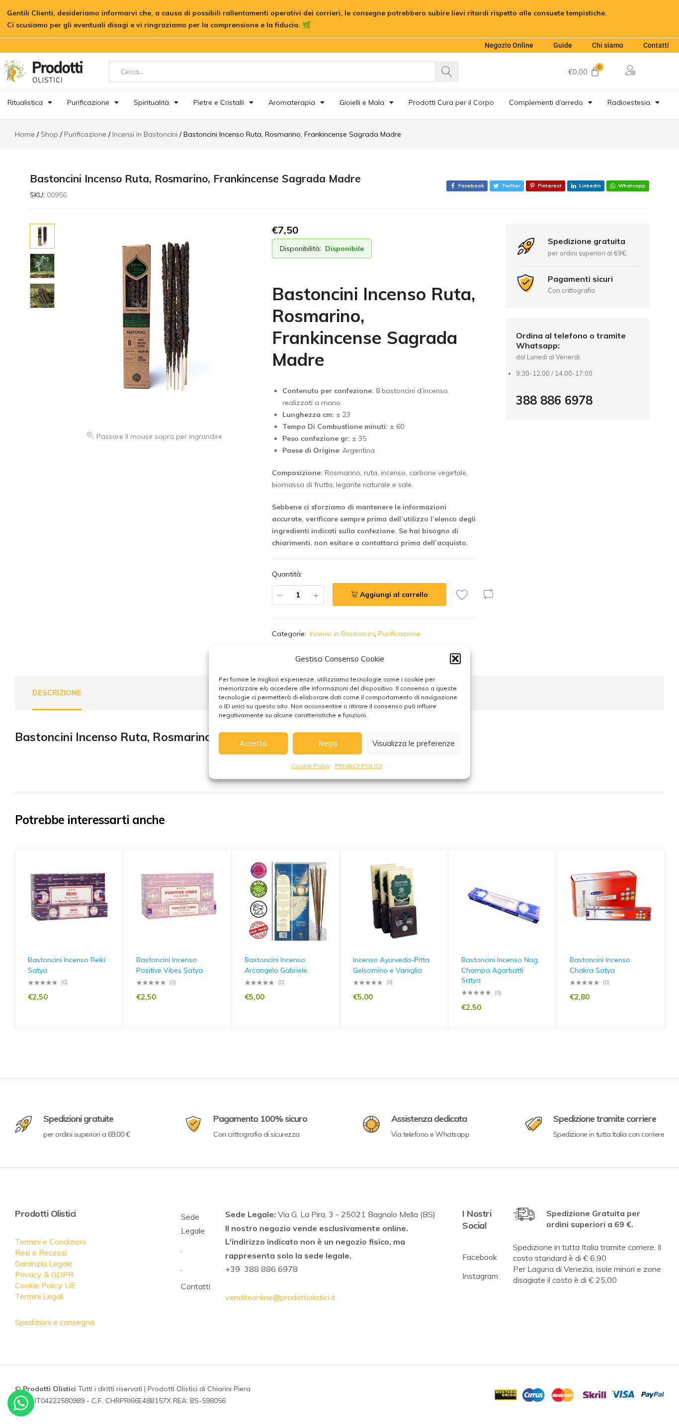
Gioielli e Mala (362, 102)
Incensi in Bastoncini (342, 633)
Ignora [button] (324, 24)
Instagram (480, 1276)
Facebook (479, 1257)
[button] (455, 659)
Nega (327, 743)
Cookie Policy (310, 765)
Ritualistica (25, 102)
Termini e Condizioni (50, 1242)
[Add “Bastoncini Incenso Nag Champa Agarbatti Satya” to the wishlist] (544, 881)
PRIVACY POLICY (359, 765)
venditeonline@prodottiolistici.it (280, 1297)
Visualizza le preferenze (413, 743)
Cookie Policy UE (45, 1285)
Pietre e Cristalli (218, 102)
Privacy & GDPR (44, 1274)
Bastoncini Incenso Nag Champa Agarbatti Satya (499, 970)
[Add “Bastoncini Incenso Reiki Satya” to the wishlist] (110, 881)
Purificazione (88, 102)
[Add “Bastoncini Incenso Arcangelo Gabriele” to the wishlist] (327, 881)
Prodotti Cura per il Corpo (451, 102)
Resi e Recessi (41, 1252)
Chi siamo (607, 45)
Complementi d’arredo (546, 102)
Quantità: (287, 574)
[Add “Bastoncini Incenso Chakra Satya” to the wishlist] (652, 881)
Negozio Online (509, 45)
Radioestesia (628, 102)
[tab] (57, 692)
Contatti (656, 45)
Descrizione (57, 692)
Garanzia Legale (44, 1263)
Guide (562, 45)
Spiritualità (151, 102)
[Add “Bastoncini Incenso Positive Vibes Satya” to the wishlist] (219, 881)
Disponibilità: (300, 248)
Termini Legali (39, 1296)
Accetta (253, 743)
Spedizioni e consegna (54, 1322)
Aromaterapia (291, 102)
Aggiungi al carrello (394, 594)
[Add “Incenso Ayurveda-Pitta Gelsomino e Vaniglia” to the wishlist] (435, 881)
